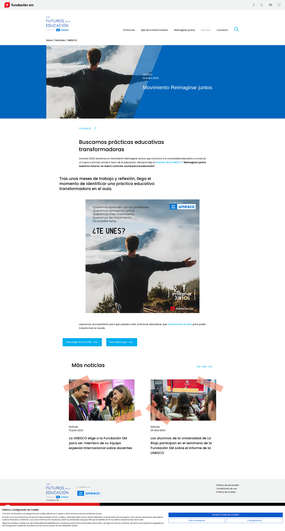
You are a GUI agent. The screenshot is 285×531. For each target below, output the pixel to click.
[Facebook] (253, 4)
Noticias (60, 40)
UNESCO (72, 40)
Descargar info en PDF (79, 342)
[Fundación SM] (18, 5)
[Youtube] (270, 4)
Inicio (49, 40)
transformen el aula (179, 324)
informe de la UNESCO (169, 162)
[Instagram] (279, 4)
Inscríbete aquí (118, 342)
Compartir (85, 128)
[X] (261, 4)
